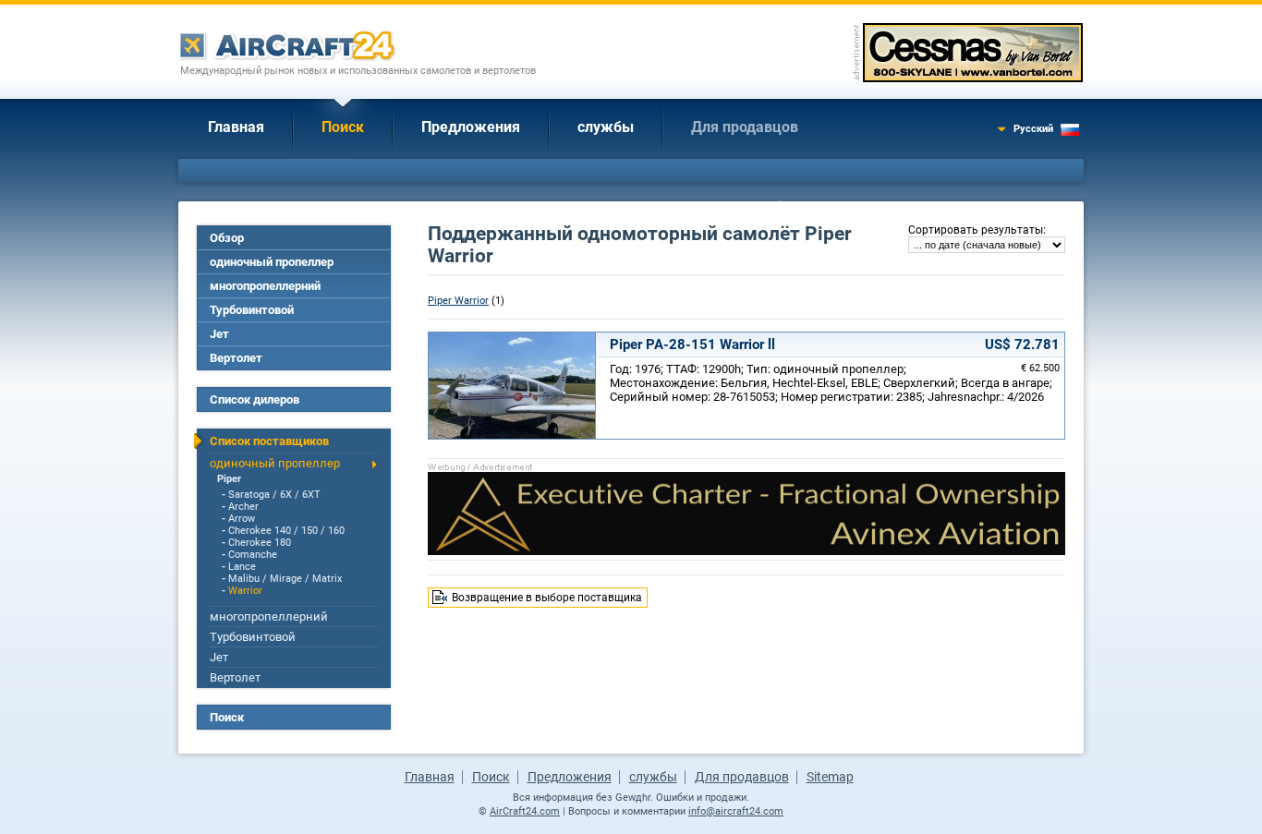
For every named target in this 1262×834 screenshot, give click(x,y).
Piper (229, 479)
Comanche (252, 555)
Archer (243, 507)
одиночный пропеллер (272, 262)
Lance (242, 567)
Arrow (241, 519)
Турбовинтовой (252, 310)
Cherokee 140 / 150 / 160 (286, 531)
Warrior (245, 591)
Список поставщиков (269, 441)
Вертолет (236, 358)
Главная (236, 127)
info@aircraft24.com (735, 811)
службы (605, 127)
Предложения (470, 127)
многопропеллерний (265, 286)
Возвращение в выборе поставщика (547, 597)
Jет (219, 334)
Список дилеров (254, 399)
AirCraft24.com (525, 811)
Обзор (227, 238)
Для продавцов (744, 127)
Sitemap (830, 776)
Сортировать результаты (975, 230)
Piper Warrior (458, 301)
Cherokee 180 (259, 543)
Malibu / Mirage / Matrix (285, 579)
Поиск (343, 127)
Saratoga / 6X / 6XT (274, 495)
